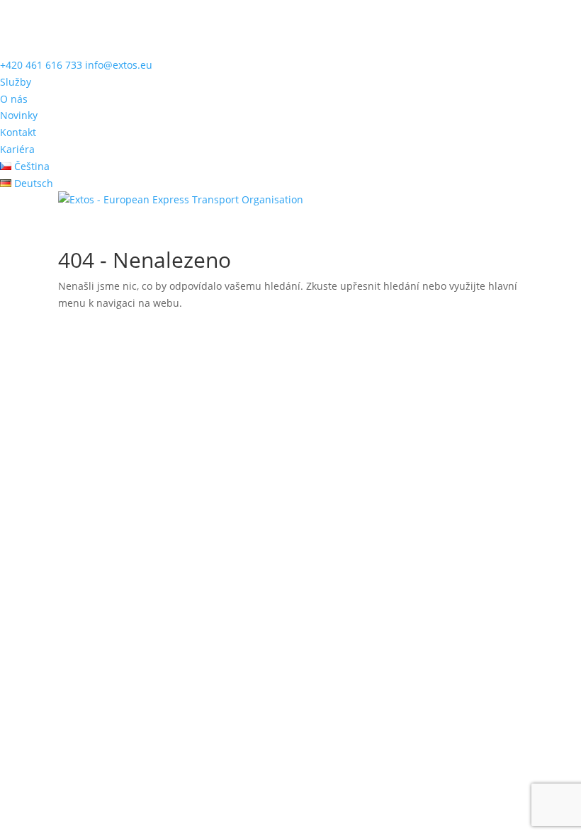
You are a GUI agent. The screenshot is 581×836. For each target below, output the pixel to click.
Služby (15, 82)
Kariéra (17, 149)
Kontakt (18, 132)
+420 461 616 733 (41, 65)
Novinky (19, 115)
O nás (14, 99)
